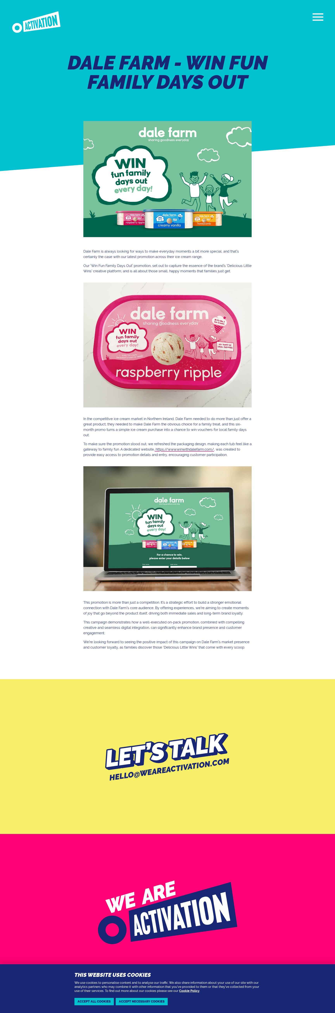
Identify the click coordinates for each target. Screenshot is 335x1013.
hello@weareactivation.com (169, 769)
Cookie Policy (189, 991)
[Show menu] (318, 17)
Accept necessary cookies (142, 1001)
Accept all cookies (94, 1001)
